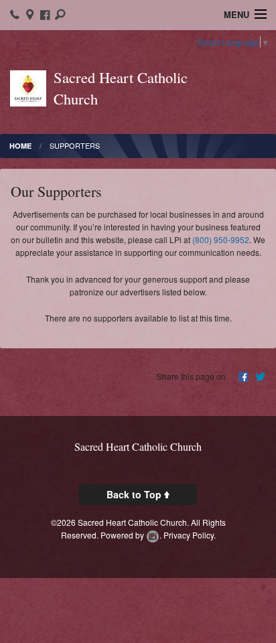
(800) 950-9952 (220, 239)
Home (20, 146)
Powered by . (130, 535)
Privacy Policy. (189, 535)
